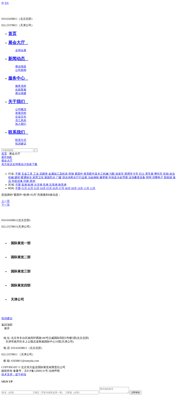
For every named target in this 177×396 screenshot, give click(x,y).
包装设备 (18, 181)
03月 (37, 188)
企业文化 (20, 116)
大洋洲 (38, 184)
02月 (31, 188)
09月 (74, 188)
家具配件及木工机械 (96, 173)
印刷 (27, 181)
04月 (43, 188)
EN (7, 3)
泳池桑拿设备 (137, 177)
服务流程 (20, 85)
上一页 (5, 201)
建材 (18, 177)
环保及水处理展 (119, 177)
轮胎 (166, 173)
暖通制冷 (26, 177)
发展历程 (20, 113)
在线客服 (20, 89)
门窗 (59, 177)
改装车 (119, 173)
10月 (80, 188)
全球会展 (20, 50)
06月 (56, 188)
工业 (36, 173)
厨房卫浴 (38, 177)
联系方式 (20, 140)
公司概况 (20, 109)
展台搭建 (20, 93)
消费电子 (158, 177)
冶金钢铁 (94, 177)
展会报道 (20, 66)
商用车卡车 (131, 173)
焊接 (71, 173)
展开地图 (6, 157)
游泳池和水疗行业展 (75, 177)
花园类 (43, 173)
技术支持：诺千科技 (13, 374)
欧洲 (31, 184)
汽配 (112, 173)
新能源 (168, 177)
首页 (4, 153)
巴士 (142, 173)
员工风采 (20, 120)
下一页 (5, 204)
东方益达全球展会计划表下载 (19, 164)
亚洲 (24, 184)
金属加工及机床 (58, 173)
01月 (24, 188)
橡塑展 (104, 177)
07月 (62, 188)
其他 (32, 181)
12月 (92, 188)
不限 (18, 173)
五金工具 (27, 173)
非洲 (46, 184)
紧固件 (79, 173)
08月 (68, 188)
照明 (149, 177)
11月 (87, 188)
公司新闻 (20, 70)
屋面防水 (50, 177)
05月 (49, 188)
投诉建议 (20, 143)
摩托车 (158, 173)
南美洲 (62, 184)
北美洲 (53, 184)
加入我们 (20, 123)
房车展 (149, 173)
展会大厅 (6, 160)
